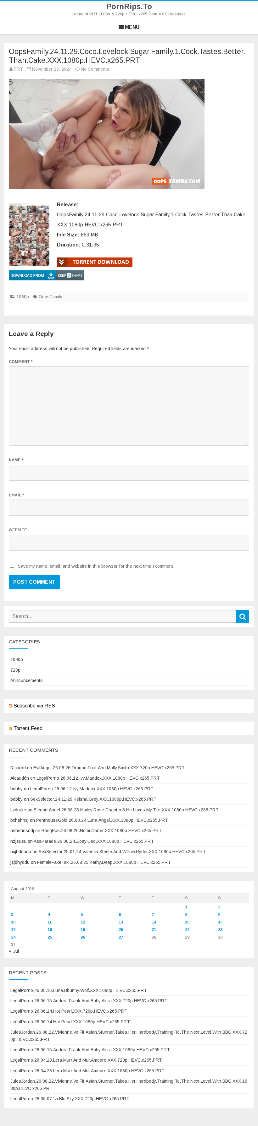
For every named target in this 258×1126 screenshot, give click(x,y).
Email (16, 495)
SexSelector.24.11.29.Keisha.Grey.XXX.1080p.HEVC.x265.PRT (93, 799)
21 (154, 929)
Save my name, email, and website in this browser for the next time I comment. (96, 566)
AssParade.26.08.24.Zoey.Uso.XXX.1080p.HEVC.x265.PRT (94, 841)
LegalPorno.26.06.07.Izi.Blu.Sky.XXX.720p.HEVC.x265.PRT (69, 1098)
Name (16, 460)
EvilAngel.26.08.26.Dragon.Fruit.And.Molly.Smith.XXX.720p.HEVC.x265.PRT (109, 767)
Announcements (26, 680)
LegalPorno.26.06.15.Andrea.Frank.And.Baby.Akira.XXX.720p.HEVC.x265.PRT (88, 1000)
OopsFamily (50, 296)
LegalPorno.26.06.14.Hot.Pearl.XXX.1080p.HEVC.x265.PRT (70, 1021)
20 (121, 929)
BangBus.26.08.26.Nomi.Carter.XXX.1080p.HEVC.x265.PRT (102, 830)
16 (220, 922)
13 (121, 922)
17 (13, 929)
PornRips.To (129, 6)
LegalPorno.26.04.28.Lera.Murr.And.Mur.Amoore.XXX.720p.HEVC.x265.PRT (86, 1060)
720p (15, 670)
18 (50, 929)
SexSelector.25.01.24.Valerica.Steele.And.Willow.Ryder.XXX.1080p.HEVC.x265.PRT (122, 851)
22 (187, 929)
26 (83, 937)
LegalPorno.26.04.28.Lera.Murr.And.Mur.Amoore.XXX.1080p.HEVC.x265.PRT (87, 1070)
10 (13, 922)
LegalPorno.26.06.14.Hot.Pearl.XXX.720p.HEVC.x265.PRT (68, 1011)
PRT (18, 69)
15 (187, 922)
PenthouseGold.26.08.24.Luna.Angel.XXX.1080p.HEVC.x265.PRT (102, 820)
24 (13, 937)
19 (83, 929)
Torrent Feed (28, 728)
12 (83, 922)
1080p (22, 296)
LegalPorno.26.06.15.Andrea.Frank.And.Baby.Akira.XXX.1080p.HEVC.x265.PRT (90, 1049)
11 (50, 922)
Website (18, 530)
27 (121, 937)
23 (220, 929)
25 (50, 937)
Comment (20, 362)
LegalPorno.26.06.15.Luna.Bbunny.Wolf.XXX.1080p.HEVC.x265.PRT (78, 990)
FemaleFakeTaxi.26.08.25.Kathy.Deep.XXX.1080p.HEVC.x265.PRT (104, 862)
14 (154, 922)
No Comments (95, 69)
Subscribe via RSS (34, 705)
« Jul (14, 951)
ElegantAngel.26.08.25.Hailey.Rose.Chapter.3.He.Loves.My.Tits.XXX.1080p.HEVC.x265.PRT (126, 809)
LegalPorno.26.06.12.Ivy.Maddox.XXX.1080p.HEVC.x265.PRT (98, 778)
